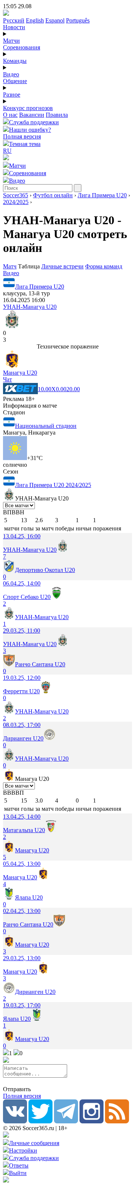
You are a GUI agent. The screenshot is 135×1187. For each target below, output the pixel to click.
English (35, 20)
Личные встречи (62, 266)
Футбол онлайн (53, 195)
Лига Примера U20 (102, 195)
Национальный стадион (45, 426)
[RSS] (117, 1121)
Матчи (11, 40)
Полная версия (22, 136)
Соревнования (21, 47)
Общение (15, 81)
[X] (40, 1121)
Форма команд (103, 266)
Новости (14, 27)
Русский (13, 20)
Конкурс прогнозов (28, 108)
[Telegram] (66, 1121)
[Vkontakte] (15, 1121)
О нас (10, 115)
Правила (57, 115)
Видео (11, 74)
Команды (15, 61)
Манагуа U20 (20, 372)
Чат (7, 379)
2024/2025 (15, 202)
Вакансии (31, 115)
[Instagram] (92, 1121)
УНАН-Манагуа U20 (30, 307)
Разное (11, 94)
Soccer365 (15, 195)
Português (78, 20)
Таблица (29, 266)
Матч (9, 266)
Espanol (54, 20)
